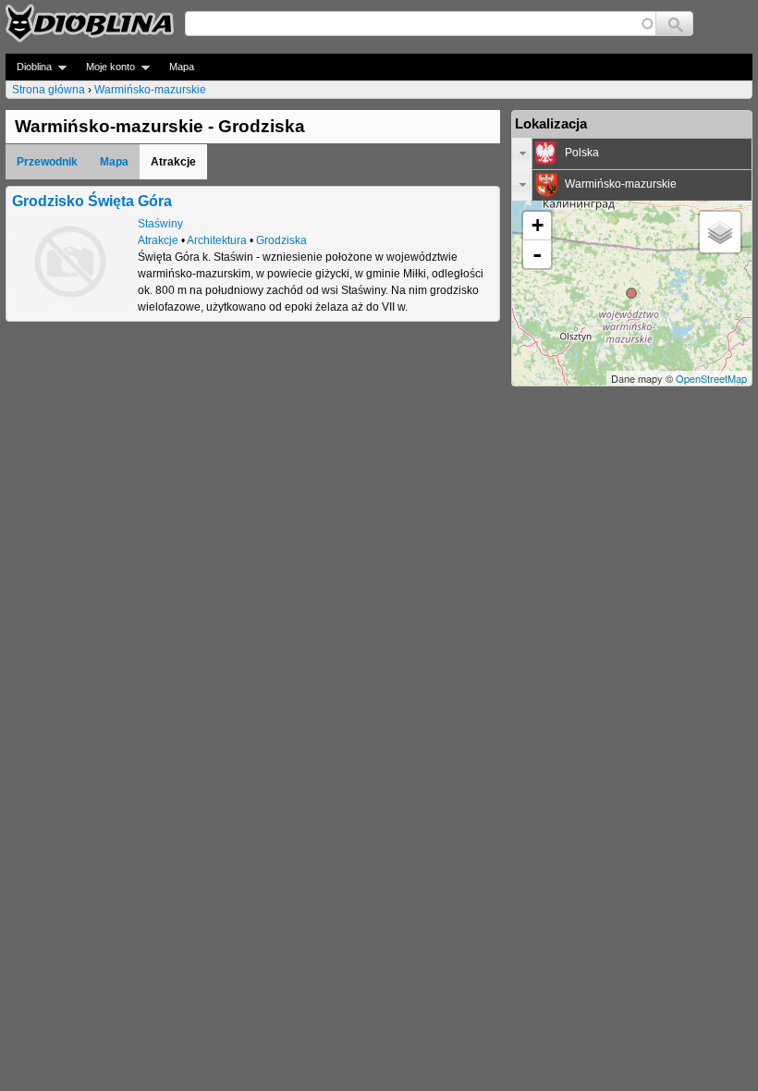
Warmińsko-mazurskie (150, 89)
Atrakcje (158, 240)
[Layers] (720, 232)
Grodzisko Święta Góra (92, 200)
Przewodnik (47, 161)
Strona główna (48, 89)
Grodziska (281, 240)
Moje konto (105, 67)
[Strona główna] (90, 23)
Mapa (181, 66)
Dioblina (29, 67)
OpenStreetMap (711, 378)
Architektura (217, 240)
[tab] (632, 153)
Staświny (160, 223)
